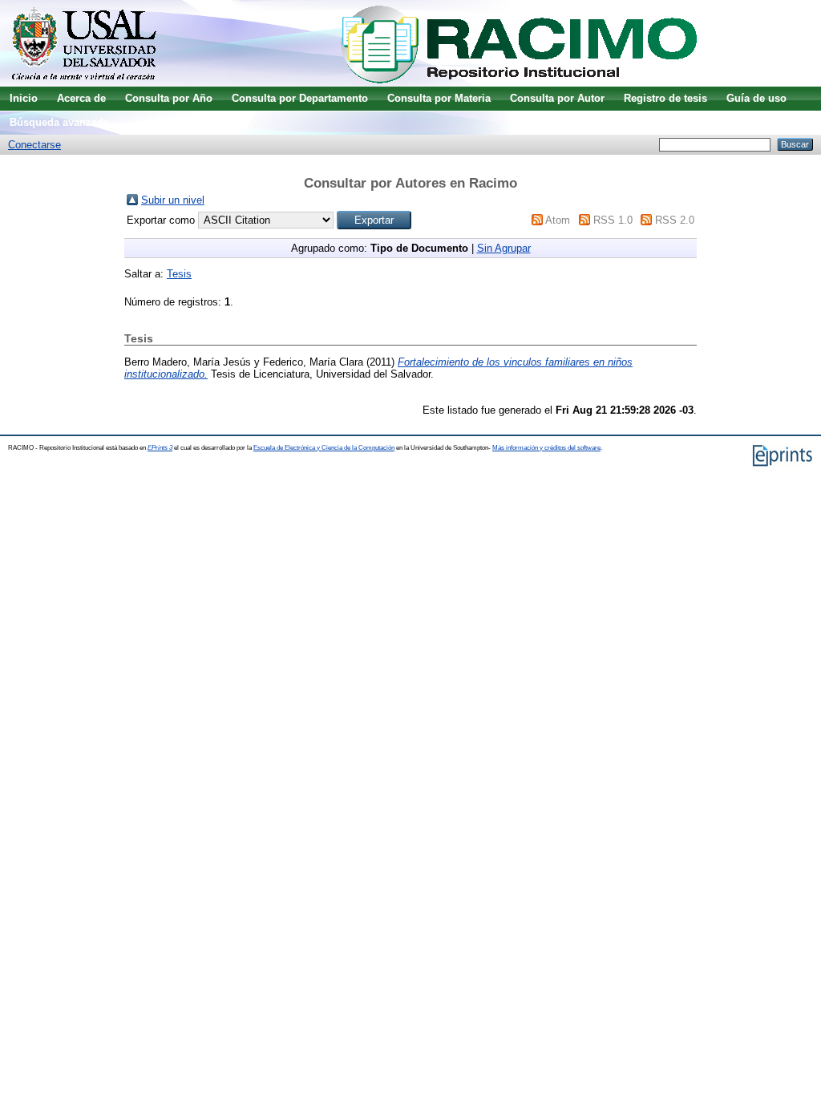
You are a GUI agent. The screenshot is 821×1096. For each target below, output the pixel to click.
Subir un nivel (172, 200)
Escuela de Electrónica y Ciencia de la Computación (323, 447)
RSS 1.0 (613, 220)
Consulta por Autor (557, 98)
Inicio (24, 98)
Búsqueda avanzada (59, 122)
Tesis (179, 274)
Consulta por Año (168, 98)
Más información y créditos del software (546, 447)
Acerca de (81, 98)
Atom (557, 220)
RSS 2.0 (674, 220)
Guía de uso (756, 98)
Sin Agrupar (504, 248)
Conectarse (34, 145)
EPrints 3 (160, 447)
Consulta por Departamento (300, 98)
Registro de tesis (665, 98)
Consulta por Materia (439, 98)
